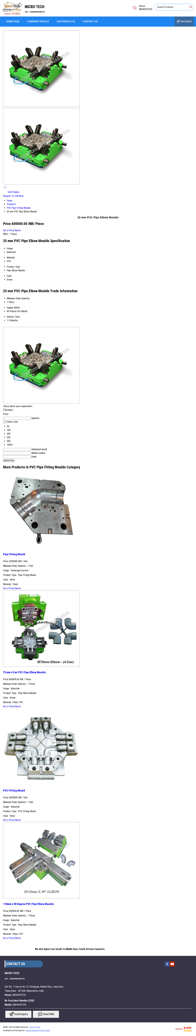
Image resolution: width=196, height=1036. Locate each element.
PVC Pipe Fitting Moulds (18, 207)
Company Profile (38, 21)
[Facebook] (167, 966)
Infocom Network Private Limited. (37, 1030)
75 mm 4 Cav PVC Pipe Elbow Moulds (24, 672)
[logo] (12, 14)
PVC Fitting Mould (14, 790)
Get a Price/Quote (12, 230)
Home (9, 200)
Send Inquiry (185, 21)
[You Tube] (172, 966)
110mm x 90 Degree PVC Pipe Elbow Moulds (28, 904)
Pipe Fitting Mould (14, 554)
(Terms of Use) (34, 1027)
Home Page (13, 21)
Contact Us (90, 21)
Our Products (66, 21)
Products (11, 204)
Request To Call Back (13, 196)
